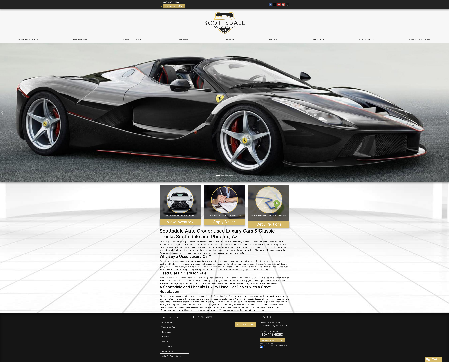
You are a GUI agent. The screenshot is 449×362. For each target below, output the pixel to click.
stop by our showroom (223, 281)
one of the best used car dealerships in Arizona (221, 299)
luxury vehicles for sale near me (241, 302)
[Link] (224, 112)
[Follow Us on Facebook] (270, 4)
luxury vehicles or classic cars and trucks (214, 245)
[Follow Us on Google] (283, 4)
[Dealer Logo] (224, 22)
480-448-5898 (171, 2)
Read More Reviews (245, 325)
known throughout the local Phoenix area (248, 251)
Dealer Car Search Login (266, 344)
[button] (2, 113)
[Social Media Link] (287, 4)
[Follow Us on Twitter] (274, 4)
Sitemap (271, 346)
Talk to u (249, 308)
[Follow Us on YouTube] (279, 4)
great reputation (200, 270)
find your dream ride (256, 311)
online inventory (203, 281)
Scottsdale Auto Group (268, 245)
